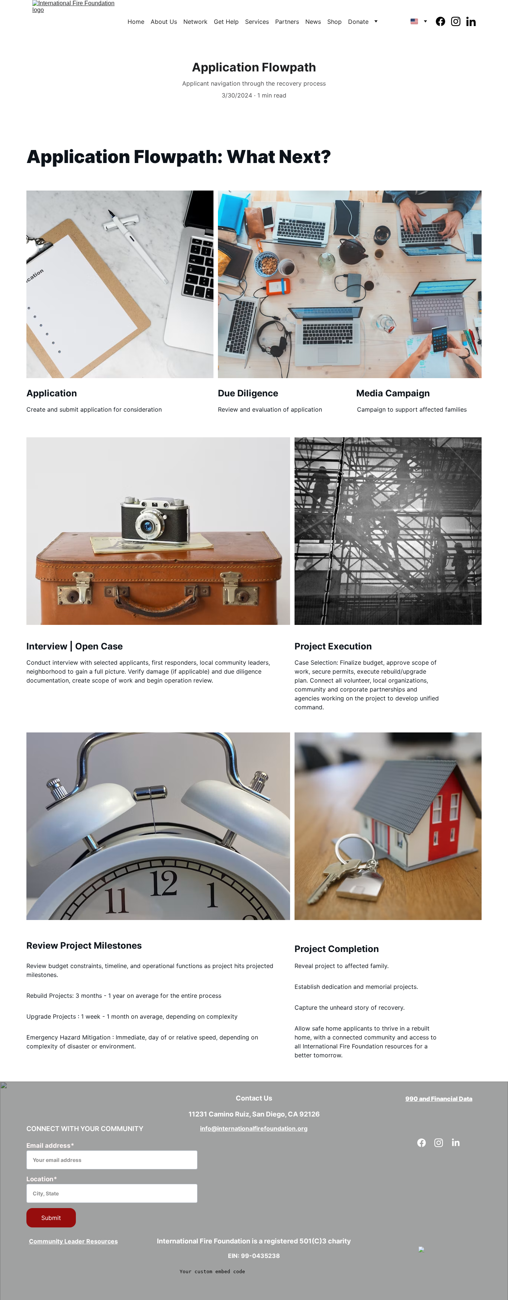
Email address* (50, 1145)
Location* (41, 1179)
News (313, 21)
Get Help (226, 21)
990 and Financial (431, 1098)
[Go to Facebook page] (443, 21)
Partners (287, 21)
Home (136, 21)
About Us (164, 21)
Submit (51, 1217)
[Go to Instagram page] (458, 21)
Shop (334, 21)
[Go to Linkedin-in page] (471, 21)
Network (195, 21)
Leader (75, 1241)
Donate (358, 21)
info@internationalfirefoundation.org (254, 1128)
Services (257, 21)
